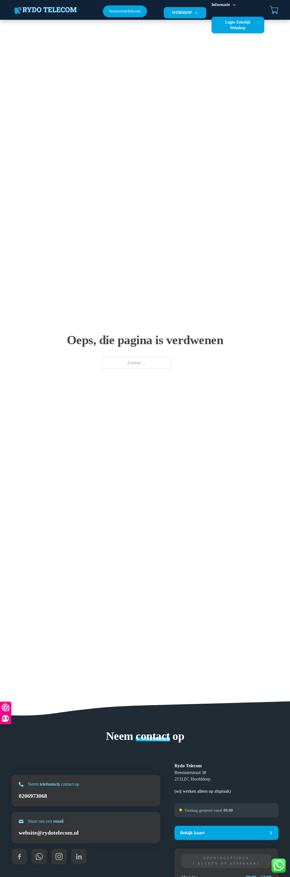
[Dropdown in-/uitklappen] (196, 12)
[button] (226, 833)
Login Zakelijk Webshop (238, 25)
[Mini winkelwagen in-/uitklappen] (274, 10)
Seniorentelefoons (125, 11)
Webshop (182, 12)
